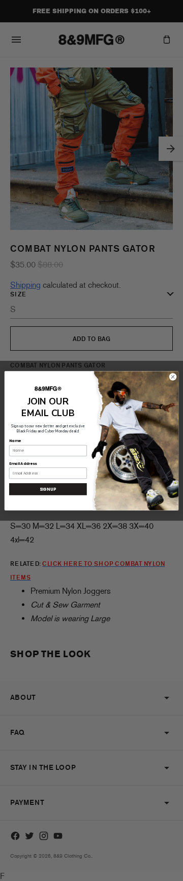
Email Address (23, 463)
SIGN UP (48, 489)
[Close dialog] (172, 376)
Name (14, 440)
